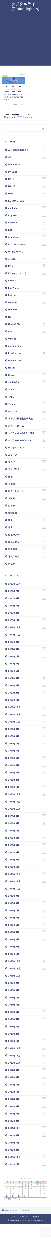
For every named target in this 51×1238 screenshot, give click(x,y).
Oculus (26, 339)
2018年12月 (26, 961)
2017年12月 (26, 1048)
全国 (26, 476)
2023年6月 (26, 598)
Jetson (26, 259)
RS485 (26, 367)
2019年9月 (26, 896)
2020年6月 (26, 838)
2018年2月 (26, 1034)
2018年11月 (26, 968)
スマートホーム (26, 426)
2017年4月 (26, 1106)
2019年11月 (26, 881)
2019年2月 (26, 946)
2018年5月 (26, 1012)
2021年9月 (26, 729)
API (26, 157)
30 (31, 1196)
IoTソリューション (26, 244)
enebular (26, 208)
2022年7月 (26, 656)
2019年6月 (26, 917)
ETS (26, 230)
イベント (26, 411)
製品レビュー (26, 542)
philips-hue (26, 346)
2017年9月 (26, 1070)
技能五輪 (26, 513)
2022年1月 (26, 700)
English (26, 215)
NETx (26, 317)
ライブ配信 (26, 469)
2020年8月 (26, 823)
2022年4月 (26, 678)
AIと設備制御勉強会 (26, 150)
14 (19, 1191)
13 (13, 1191)
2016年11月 (26, 1128)
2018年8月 (26, 990)
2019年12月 (26, 874)
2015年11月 (26, 1157)
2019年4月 (26, 932)
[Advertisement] (25, 38)
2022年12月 (26, 627)
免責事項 (36, 1216)
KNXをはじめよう (26, 273)
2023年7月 (26, 591)
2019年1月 (26, 954)
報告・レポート (26, 491)
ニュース (26, 455)
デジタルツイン (26, 447)
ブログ (26, 462)
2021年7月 (26, 743)
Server (26, 375)
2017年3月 (26, 1113)
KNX (26, 266)
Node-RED (26, 324)
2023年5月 (26, 605)
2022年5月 (26, 671)
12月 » (16, 1199)
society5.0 (26, 382)
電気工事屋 (26, 556)
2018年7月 (26, 997)
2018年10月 (26, 976)
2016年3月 (26, 1150)
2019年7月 (26, 910)
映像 (26, 520)
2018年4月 (26, 1019)
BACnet (26, 172)
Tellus (26, 404)
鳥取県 (26, 563)
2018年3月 (26, 1026)
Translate (27, 117)
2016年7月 (26, 1142)
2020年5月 (26, 845)
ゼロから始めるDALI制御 (26, 433)
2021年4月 (26, 765)
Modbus (26, 302)
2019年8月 (26, 903)
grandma (26, 237)
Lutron (26, 295)
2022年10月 (26, 634)
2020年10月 (26, 809)
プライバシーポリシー (20, 1216)
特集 (26, 527)
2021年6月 (26, 750)
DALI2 (26, 186)
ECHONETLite (26, 201)
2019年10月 (26, 888)
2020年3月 (26, 852)
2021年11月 (26, 714)
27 (13, 1196)
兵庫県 (26, 484)
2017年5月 (26, 1099)
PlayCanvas (26, 353)
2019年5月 (26, 925)
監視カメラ (26, 534)
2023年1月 (26, 620)
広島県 (26, 505)
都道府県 (26, 549)
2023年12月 (26, 584)
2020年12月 (26, 794)
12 (7, 1191)
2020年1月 (26, 867)
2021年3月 (26, 772)
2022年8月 (26, 649)
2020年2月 (26, 859)
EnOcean (26, 222)
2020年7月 (26, 830)
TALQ (26, 397)
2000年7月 (26, 1164)
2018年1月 (26, 1041)
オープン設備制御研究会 (26, 418)
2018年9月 (26, 983)
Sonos (26, 389)
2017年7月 (26, 1084)
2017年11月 (26, 1055)
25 (43, 1193)
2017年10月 (26, 1063)
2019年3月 (26, 939)
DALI (26, 179)
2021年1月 (26, 787)
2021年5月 (26, 758)
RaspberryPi (26, 360)
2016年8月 (26, 1135)
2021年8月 (26, 736)
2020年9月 (26, 816)
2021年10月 (26, 721)
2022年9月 (26, 642)
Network (26, 309)
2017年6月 (26, 1092)
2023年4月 (26, 613)
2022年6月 (26, 663)
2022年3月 (26, 685)
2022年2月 (26, 693)
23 (31, 1193)
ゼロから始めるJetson (26, 440)
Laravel (26, 280)
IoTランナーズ (26, 251)
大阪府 (26, 498)
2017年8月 (26, 1077)
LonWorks (26, 288)
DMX (26, 193)
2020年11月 (26, 801)
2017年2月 (26, 1121)
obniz (26, 331)
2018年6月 (26, 1004)
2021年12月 (26, 707)
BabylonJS (26, 164)
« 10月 (7, 1199)
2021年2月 (26, 780)
